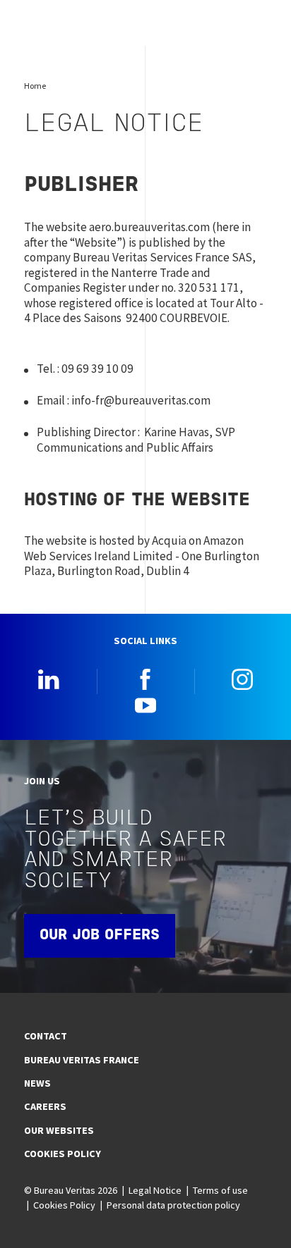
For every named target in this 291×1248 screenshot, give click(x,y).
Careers (45, 1106)
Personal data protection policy (173, 1205)
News (37, 1083)
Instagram (242, 679)
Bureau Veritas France (81, 1060)
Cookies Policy (62, 1153)
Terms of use (220, 1190)
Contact (45, 1036)
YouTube (145, 704)
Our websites (59, 1130)
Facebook (145, 679)
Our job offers (100, 935)
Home (35, 85)
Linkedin (48, 679)
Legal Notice (155, 1190)
